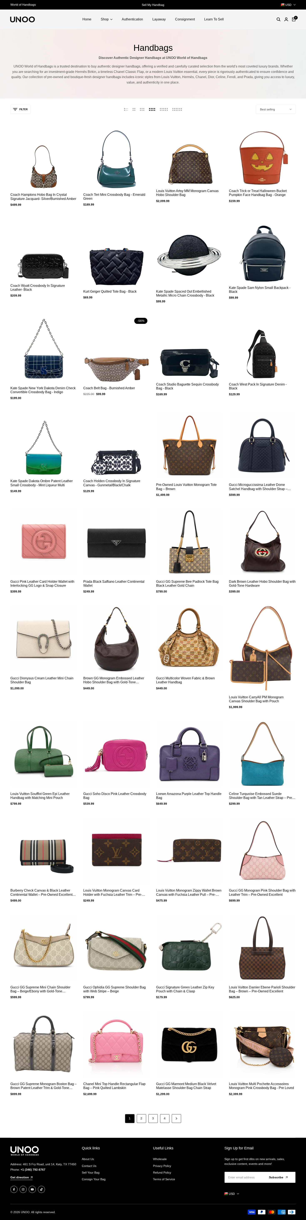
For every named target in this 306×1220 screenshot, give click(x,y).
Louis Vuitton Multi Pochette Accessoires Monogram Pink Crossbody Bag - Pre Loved (261, 1086)
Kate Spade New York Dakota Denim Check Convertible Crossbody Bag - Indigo (43, 390)
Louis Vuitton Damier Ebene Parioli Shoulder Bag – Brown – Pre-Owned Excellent (262, 989)
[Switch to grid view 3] (142, 109)
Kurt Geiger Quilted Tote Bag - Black (110, 291)
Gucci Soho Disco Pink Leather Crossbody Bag (114, 796)
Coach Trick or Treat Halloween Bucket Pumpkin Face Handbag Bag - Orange (258, 193)
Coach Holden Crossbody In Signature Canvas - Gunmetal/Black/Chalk (111, 483)
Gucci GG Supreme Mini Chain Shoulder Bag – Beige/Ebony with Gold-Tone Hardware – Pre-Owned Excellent (40, 989)
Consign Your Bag (94, 1179)
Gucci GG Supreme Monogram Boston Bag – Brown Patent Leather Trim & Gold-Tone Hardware (43, 1086)
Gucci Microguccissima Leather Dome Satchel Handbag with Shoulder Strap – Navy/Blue (258, 487)
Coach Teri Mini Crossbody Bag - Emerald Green (114, 196)
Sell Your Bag (91, 1172)
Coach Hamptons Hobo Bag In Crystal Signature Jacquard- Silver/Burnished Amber (43, 196)
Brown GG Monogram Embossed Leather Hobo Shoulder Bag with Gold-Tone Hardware (113, 680)
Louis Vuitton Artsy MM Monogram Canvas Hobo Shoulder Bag (187, 193)
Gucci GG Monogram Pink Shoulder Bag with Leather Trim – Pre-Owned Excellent (262, 892)
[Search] (278, 19)
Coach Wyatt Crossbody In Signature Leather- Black (37, 287)
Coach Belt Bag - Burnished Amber (109, 388)
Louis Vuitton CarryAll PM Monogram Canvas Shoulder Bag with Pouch (256, 699)
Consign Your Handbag (153, 4)
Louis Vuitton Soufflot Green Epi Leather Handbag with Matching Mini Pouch (40, 796)
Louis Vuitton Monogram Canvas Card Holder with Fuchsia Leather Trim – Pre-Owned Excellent (112, 892)
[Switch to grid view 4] (152, 109)
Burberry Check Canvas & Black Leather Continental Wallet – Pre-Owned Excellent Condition (41, 892)
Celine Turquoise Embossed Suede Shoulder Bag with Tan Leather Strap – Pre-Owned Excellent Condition (261, 796)
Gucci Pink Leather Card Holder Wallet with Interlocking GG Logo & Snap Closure (42, 583)
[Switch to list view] (126, 109)
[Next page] (176, 1118)
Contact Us (89, 1166)
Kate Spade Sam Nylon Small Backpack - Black (259, 289)
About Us (88, 1159)
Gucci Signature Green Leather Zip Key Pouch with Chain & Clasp (185, 989)
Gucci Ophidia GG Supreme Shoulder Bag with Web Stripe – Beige (114, 989)
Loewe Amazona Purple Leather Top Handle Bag (188, 796)
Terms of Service (164, 1179)
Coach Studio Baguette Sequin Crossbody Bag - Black (187, 386)
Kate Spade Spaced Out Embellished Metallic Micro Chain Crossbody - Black (185, 293)
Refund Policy (162, 1172)
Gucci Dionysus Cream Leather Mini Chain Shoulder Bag (41, 680)
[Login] (286, 19)
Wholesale (160, 1159)
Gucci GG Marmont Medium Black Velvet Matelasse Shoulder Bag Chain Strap (186, 1086)
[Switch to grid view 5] (164, 109)
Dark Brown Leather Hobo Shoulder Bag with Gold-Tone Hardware (262, 583)
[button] (43, 180)
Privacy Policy (162, 1166)
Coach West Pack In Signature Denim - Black (258, 386)
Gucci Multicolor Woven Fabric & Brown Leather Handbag (185, 680)
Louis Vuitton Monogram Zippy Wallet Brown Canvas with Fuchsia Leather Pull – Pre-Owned (188, 892)
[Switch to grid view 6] (177, 109)
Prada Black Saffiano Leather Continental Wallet (113, 583)
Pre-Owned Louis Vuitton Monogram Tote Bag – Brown (186, 486)
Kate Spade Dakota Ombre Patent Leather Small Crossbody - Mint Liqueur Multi (41, 483)
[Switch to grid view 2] (134, 109)
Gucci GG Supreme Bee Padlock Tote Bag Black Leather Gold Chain (187, 583)
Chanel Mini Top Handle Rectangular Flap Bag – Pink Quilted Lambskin (114, 1086)
